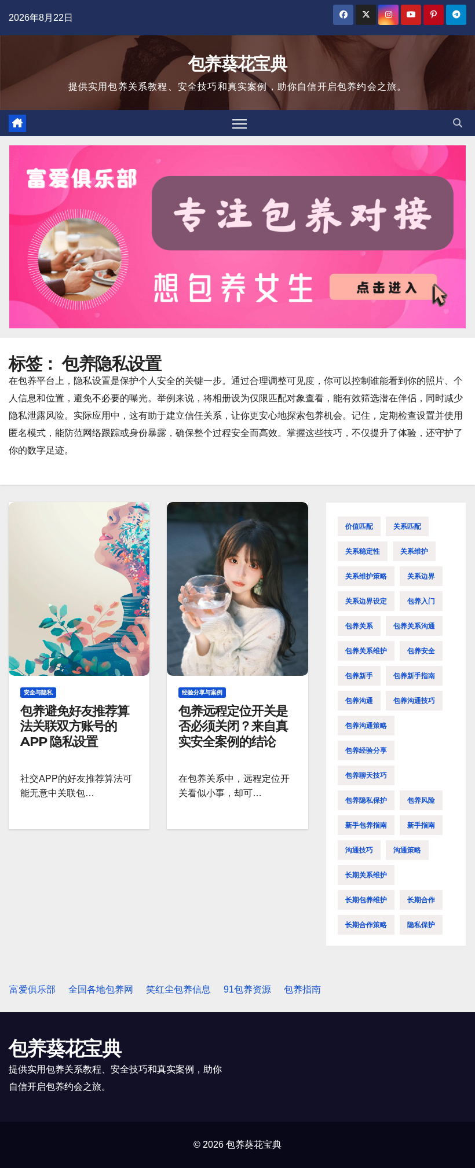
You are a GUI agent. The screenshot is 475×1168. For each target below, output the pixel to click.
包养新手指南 (414, 676)
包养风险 (421, 800)
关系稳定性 (362, 551)
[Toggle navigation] (239, 123)
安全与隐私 (38, 692)
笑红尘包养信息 (178, 989)
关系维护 (414, 551)
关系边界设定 (366, 601)
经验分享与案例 (202, 692)
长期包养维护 (366, 900)
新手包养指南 (366, 825)
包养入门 (421, 601)
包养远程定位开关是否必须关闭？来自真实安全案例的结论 (232, 726)
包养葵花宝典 (237, 63)
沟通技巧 (359, 850)
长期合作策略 (366, 925)
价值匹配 (359, 526)
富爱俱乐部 (32, 989)
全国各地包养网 (100, 989)
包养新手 (359, 676)
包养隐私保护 (366, 800)
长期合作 (421, 900)
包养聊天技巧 (366, 775)
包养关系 (359, 626)
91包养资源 (247, 989)
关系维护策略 (366, 576)
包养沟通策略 (366, 726)
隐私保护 (421, 925)
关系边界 (421, 576)
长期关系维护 (366, 875)
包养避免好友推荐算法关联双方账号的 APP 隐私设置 (74, 726)
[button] (457, 123)
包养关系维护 (366, 651)
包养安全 (421, 651)
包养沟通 (359, 701)
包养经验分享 (366, 750)
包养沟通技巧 (414, 701)
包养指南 (302, 989)
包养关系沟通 (414, 626)
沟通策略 (407, 850)
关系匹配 (407, 526)
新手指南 (421, 825)
